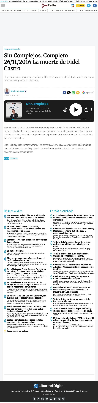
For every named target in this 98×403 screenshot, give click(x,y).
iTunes (63, 398)
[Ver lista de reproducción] (90, 119)
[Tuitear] (69, 92)
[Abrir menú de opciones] (91, 109)
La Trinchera (70, 11)
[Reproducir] (75, 109)
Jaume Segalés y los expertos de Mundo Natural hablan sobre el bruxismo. (25, 253)
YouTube (46, 398)
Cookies (58, 391)
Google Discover (51, 398)
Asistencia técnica (71, 391)
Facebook (34, 398)
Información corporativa (20, 391)
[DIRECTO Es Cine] (89, 5)
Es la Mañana (32, 11)
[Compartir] (64, 92)
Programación (6, 11)
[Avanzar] (86, 109)
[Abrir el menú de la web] (21, 5)
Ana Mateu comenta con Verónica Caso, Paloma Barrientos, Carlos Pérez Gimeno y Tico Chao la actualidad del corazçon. (73, 269)
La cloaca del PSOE (32, 1)
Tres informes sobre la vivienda (48, 1)
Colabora (80, 5)
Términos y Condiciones (43, 391)
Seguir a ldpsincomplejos (25, 91)
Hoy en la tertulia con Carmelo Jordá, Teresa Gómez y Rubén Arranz (73, 312)
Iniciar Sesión (95, 5)
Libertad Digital (49, 386)
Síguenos (89, 93)
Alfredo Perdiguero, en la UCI (83, 1)
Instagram (42, 398)
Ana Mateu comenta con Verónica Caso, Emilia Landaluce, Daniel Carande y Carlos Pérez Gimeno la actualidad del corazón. (73, 280)
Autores (85, 391)
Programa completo (12, 49)
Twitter (38, 398)
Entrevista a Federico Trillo (17, 1)
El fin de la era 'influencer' (66, 1)
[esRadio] (48, 5)
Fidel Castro (14, 158)
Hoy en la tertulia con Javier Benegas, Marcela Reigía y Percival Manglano (72, 246)
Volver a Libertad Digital (72, 5)
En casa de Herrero (56, 11)
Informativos (19, 11)
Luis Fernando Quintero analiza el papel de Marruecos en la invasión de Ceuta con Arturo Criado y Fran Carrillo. (73, 302)
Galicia (80, 11)
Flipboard (55, 398)
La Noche (42, 11)
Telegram (59, 398)
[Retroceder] (65, 109)
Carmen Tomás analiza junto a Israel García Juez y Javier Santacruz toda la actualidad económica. (72, 291)
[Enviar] (73, 92)
